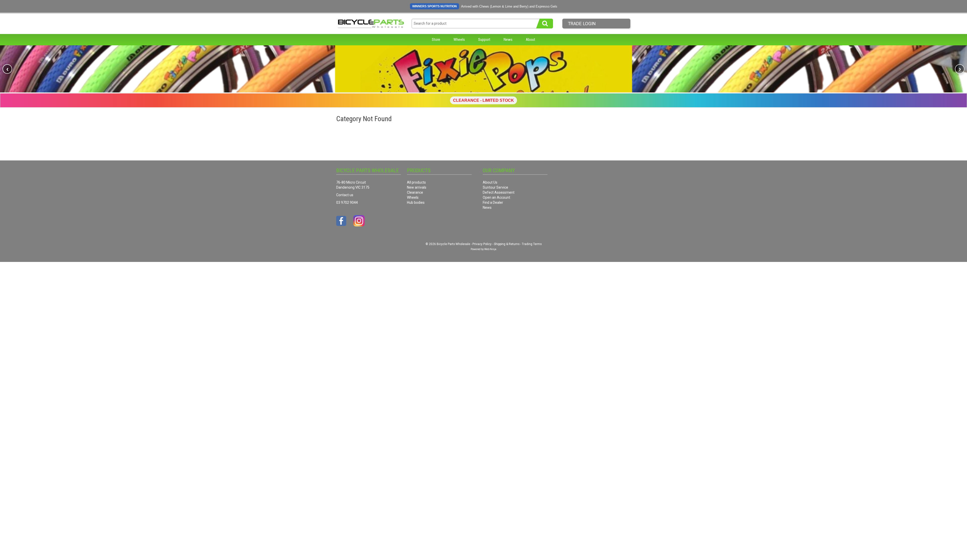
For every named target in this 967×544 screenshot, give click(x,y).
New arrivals (416, 187)
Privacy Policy (482, 244)
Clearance (415, 192)
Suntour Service (495, 187)
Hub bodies (416, 202)
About (530, 39)
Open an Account (496, 197)
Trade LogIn (582, 23)
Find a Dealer (493, 202)
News (508, 39)
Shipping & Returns (507, 244)
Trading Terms (532, 244)
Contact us (344, 195)
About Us (490, 182)
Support (484, 39)
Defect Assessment (498, 192)
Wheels (459, 39)
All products (416, 182)
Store (436, 39)
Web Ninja (490, 249)
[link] (483, 68)
